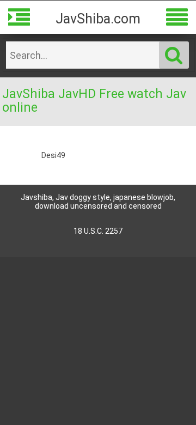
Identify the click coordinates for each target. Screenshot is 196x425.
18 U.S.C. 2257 (98, 231)
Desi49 (53, 155)
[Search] (174, 55)
